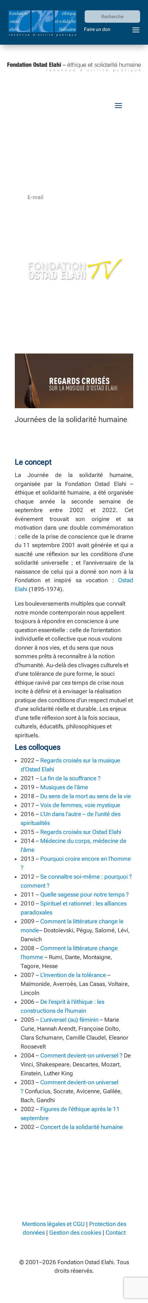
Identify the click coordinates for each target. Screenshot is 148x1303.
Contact (116, 1232)
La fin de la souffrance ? (70, 778)
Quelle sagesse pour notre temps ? (84, 894)
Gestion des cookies (75, 1232)
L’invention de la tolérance (73, 974)
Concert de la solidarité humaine (81, 1126)
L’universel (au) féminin (69, 1019)
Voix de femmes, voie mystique (80, 805)
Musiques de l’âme (64, 787)
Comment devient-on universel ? (81, 1055)
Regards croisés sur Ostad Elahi (80, 831)
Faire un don (97, 29)
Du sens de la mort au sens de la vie (85, 796)
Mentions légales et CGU (53, 1223)
